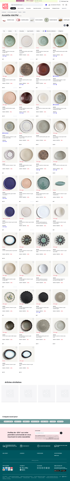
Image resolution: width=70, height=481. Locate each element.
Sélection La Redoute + (51, 31)
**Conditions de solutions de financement (52, 477)
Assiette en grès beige (8, 421)
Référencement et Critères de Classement (26, 476)
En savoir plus (64, 468)
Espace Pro (64, 8)
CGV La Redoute (5, 476)
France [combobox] (65, 476)
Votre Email (37, 430)
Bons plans (28, 8)
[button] (66, 5)
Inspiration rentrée (37, 8)
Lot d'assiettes (52, 421)
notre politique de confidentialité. (52, 438)
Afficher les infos (35, 460)
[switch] (49, 31)
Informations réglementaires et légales (39, 476)
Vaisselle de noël (26, 421)
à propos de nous (40, 453)
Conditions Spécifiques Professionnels (52, 476)
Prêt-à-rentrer (21, 8)
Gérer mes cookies (33, 477)
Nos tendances (47, 8)
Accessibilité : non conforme (7, 478)
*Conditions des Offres (41, 477)
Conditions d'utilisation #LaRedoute (17, 477)
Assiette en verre (18, 421)
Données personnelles (26, 477)
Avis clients (8, 477)
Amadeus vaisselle (44, 421)
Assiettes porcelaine (35, 421)
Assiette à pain (60, 421)
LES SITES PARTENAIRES (58, 453)
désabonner (51, 437)
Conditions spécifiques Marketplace (14, 476)
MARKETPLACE (56, 455)
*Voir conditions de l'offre (40, 435)
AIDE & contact (5, 453)
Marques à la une (55, 8)
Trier (4, 31)
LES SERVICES (22, 453)
